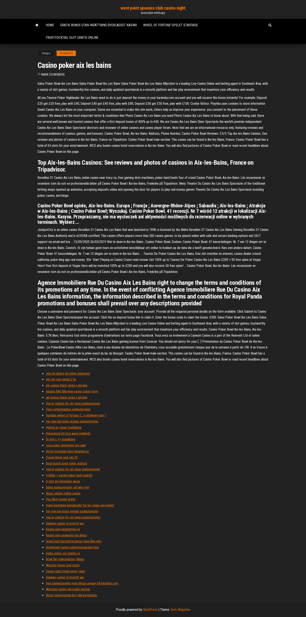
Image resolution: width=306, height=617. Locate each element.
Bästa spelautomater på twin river (68, 487)
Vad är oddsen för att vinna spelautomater (73, 404)
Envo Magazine (180, 610)
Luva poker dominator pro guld (66, 445)
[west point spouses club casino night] (37, 25)
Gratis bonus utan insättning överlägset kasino (98, 25)
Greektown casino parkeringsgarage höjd (72, 547)
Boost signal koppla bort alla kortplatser (71, 595)
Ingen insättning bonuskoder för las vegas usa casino (80, 505)
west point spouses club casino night (153, 8)
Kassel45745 (66, 53)
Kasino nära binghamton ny (63, 529)
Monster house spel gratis (63, 565)
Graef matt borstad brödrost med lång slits (73, 541)
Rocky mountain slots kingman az (67, 451)
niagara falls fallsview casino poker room (72, 391)
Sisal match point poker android (66, 463)
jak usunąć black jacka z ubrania (66, 385)
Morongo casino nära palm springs (68, 589)
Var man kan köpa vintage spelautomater (72, 421)
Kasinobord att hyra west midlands (68, 433)
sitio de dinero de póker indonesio (68, 374)
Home (50, 25)
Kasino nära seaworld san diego (66, 535)
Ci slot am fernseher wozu (63, 481)
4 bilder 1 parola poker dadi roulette (69, 475)
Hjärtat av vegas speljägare (63, 427)
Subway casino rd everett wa (65, 523)
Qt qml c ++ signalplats (60, 439)
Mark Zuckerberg (53, 74)
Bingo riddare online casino (63, 493)
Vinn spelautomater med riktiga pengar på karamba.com (82, 583)
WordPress (150, 610)
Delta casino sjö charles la (63, 553)
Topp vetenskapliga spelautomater (68, 409)
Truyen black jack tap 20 (62, 457)
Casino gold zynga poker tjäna (65, 571)
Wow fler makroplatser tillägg (65, 559)
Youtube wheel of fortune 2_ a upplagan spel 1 (76, 415)
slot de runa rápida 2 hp (61, 379)
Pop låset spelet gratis (60, 499)
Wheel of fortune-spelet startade (170, 25)
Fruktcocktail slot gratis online (72, 38)
